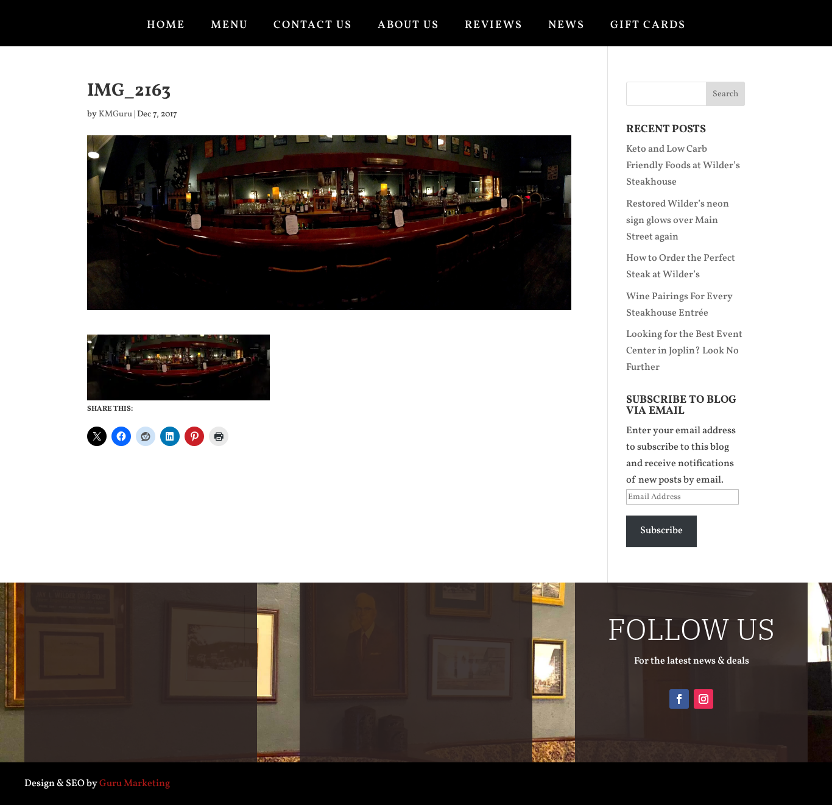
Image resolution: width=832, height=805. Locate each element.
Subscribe (661, 530)
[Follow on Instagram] (703, 699)
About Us (408, 25)
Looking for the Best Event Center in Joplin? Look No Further (684, 351)
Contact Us (312, 25)
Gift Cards (648, 25)
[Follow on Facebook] (679, 699)
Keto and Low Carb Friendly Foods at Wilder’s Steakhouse (683, 166)
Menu (229, 25)
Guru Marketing (134, 783)
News (566, 25)
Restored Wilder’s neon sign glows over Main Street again (677, 220)
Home (166, 25)
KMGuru (115, 114)
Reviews (494, 25)
